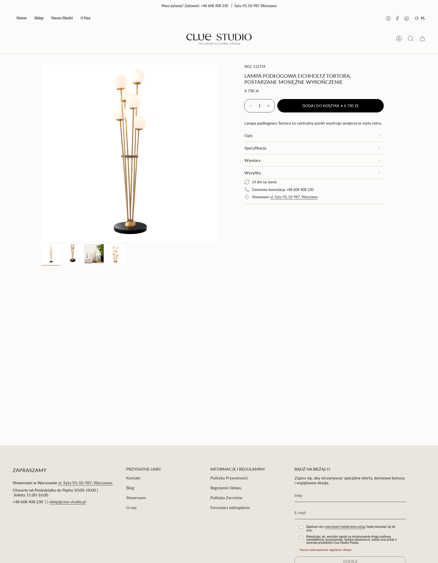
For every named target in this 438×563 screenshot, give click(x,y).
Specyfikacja (255, 147)
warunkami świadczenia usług (345, 527)
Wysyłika (252, 172)
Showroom (136, 497)
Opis (248, 135)
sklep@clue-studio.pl (67, 501)
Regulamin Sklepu (226, 487)
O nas (131, 507)
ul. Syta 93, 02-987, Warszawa (294, 197)
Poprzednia (41, 153)
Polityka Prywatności (229, 477)
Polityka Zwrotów (226, 497)
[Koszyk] (422, 38)
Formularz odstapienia (230, 507)
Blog (130, 487)
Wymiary (252, 160)
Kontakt (133, 477)
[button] (38, 18)
